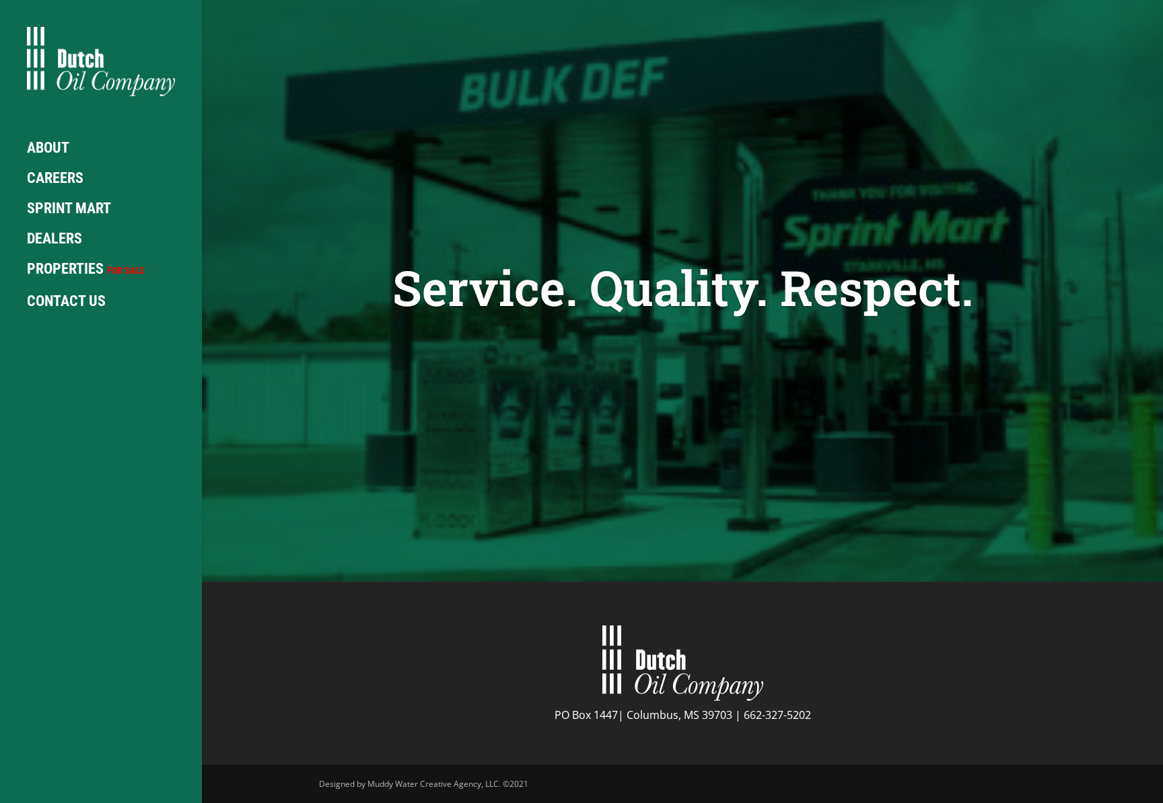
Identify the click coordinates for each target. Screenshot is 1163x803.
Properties (86, 269)
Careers (55, 178)
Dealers (54, 239)
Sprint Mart (69, 209)
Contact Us (66, 301)
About (48, 148)
